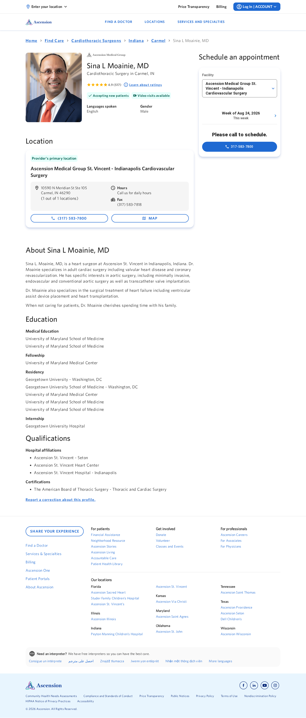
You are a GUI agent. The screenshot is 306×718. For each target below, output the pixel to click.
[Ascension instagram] (275, 685)
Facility (208, 75)
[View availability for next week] (275, 116)
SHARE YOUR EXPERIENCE (54, 531)
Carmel (158, 40)
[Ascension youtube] (265, 685)
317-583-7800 (242, 147)
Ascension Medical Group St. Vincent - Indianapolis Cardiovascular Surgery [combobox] (231, 88)
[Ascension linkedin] (254, 685)
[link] (194, 6)
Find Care (54, 40)
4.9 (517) (114, 85)
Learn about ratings (145, 85)
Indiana (136, 40)
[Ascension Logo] (89, 685)
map (153, 218)
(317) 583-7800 (72, 218)
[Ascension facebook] (243, 685)
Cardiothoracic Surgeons (96, 40)
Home (31, 40)
